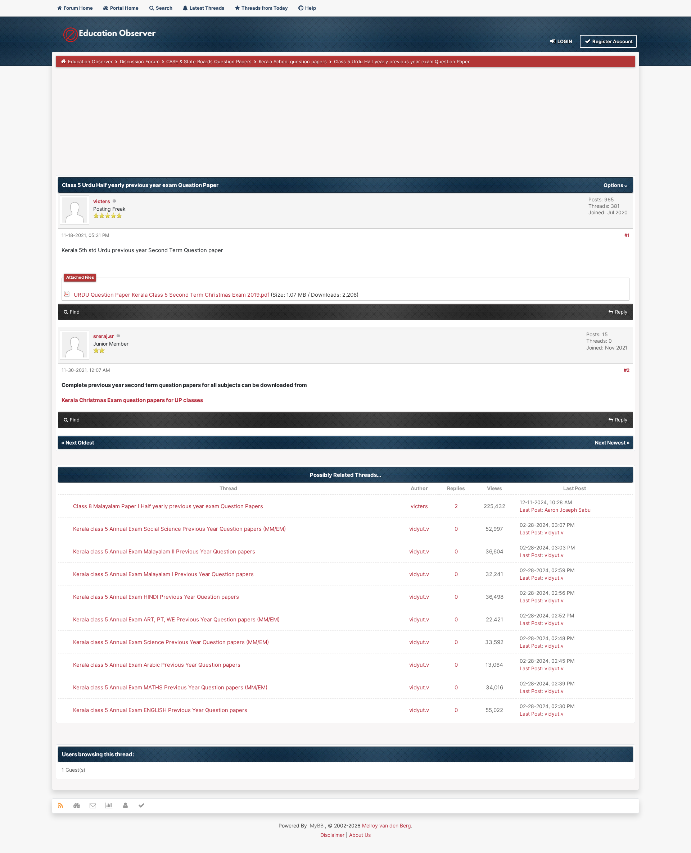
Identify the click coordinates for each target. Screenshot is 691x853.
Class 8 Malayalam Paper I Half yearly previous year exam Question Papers (168, 506)
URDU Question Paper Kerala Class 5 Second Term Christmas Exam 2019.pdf (171, 294)
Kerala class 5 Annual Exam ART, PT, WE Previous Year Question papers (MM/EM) (176, 619)
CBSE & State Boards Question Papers (209, 61)
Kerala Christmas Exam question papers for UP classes (132, 400)
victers (101, 201)
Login (564, 41)
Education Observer (90, 61)
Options (614, 185)
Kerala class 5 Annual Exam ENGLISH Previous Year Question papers (160, 710)
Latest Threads (206, 8)
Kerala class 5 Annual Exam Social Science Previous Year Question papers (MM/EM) (179, 528)
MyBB (317, 825)
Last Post (531, 510)
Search (163, 8)
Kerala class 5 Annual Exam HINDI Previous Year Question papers (156, 596)
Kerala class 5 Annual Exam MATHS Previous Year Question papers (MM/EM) (170, 687)
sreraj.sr (103, 336)
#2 (626, 370)
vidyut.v (419, 528)
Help (310, 8)
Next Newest (610, 442)
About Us (360, 835)
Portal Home (124, 8)
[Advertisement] (272, 124)
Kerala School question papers (293, 61)
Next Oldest (80, 442)
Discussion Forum (139, 61)
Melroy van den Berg (386, 825)
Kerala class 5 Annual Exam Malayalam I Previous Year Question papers (163, 574)
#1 (626, 235)
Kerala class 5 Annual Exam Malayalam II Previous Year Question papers (164, 551)
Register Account (612, 41)
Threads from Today (264, 8)
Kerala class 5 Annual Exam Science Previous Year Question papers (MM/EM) (171, 642)
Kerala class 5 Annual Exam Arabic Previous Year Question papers (156, 664)
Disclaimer (332, 835)
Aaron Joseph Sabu (568, 510)
